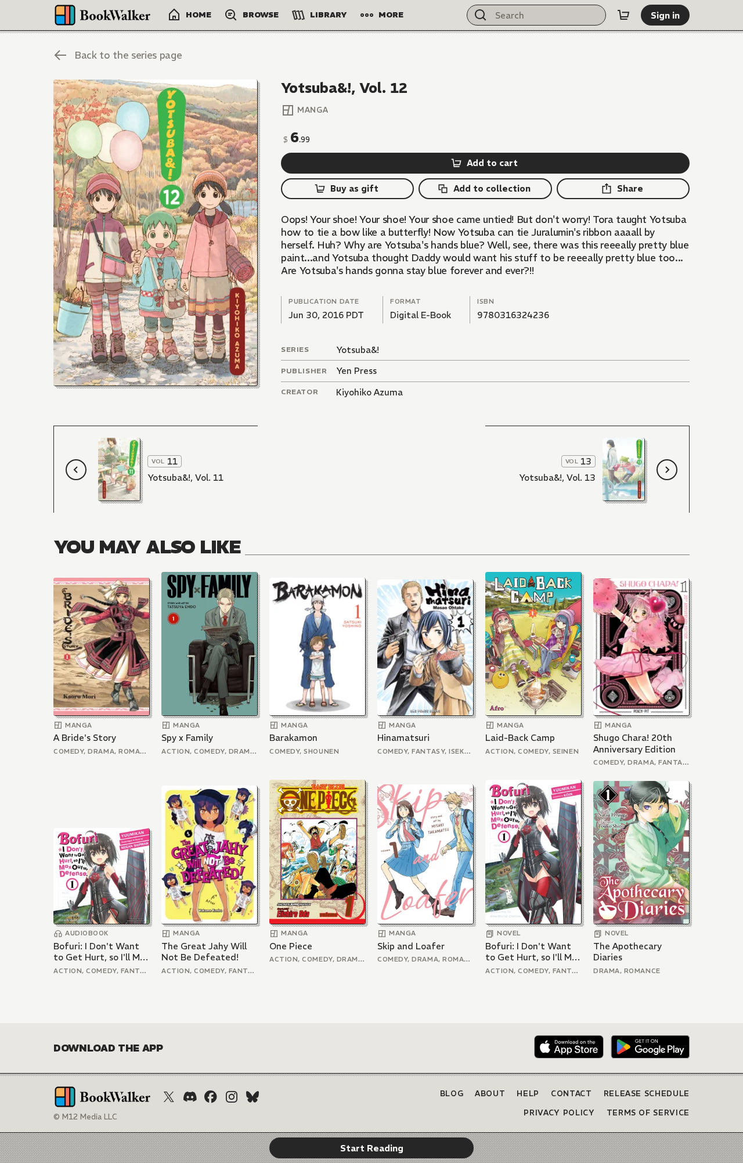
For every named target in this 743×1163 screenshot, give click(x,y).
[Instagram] (232, 1097)
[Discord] (190, 1097)
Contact (571, 1093)
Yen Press (356, 370)
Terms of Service (648, 1113)
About (490, 1093)
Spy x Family (187, 737)
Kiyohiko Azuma (369, 392)
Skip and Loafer (411, 946)
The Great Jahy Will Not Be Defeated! (204, 952)
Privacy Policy (559, 1113)
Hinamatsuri (403, 737)
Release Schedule (647, 1093)
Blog (452, 1093)
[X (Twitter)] (169, 1097)
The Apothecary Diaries (627, 952)
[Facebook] (211, 1097)
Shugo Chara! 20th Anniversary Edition (634, 743)
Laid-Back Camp (520, 737)
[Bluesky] (252, 1097)
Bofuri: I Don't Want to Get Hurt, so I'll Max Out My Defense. (101, 952)
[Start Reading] (155, 233)
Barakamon (293, 737)
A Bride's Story (84, 737)
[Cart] (623, 15)
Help (528, 1093)
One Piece (290, 946)
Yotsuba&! (357, 349)
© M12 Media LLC (85, 1117)
